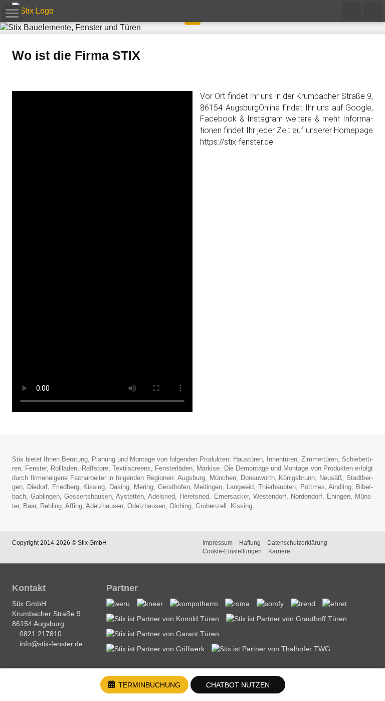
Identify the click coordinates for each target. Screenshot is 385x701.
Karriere (279, 551)
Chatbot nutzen (238, 685)
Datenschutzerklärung (297, 542)
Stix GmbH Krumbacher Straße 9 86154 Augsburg (46, 614)
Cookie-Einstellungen (232, 551)
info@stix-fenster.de (51, 644)
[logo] (192, 11)
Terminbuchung (148, 685)
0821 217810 (41, 634)
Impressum (218, 542)
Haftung (250, 542)
